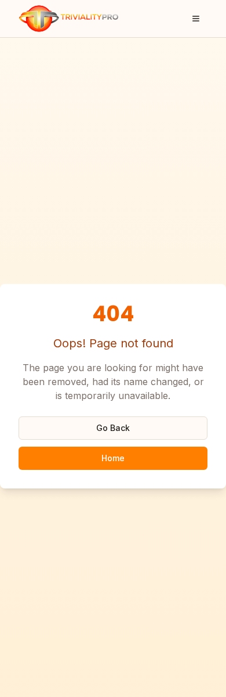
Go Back (113, 428)
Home (113, 458)
